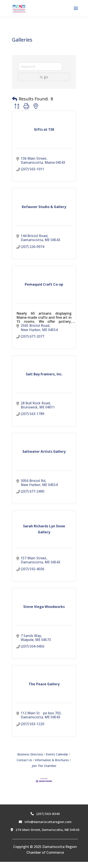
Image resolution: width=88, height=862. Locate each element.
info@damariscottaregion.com (48, 822)
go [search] (46, 77)
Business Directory (30, 754)
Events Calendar (57, 754)
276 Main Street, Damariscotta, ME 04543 (47, 829)
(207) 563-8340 (47, 813)
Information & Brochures (52, 760)
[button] (14, 99)
